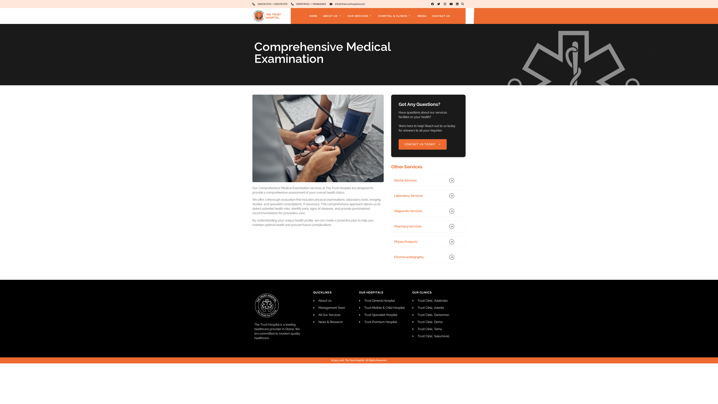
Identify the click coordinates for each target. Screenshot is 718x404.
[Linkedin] (457, 4)
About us (330, 16)
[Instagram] (445, 4)
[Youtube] (451, 4)
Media (422, 16)
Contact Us (441, 16)
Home (313, 16)
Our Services (358, 16)
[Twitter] (438, 4)
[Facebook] (432, 4)
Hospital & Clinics (392, 16)
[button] (462, 4)
